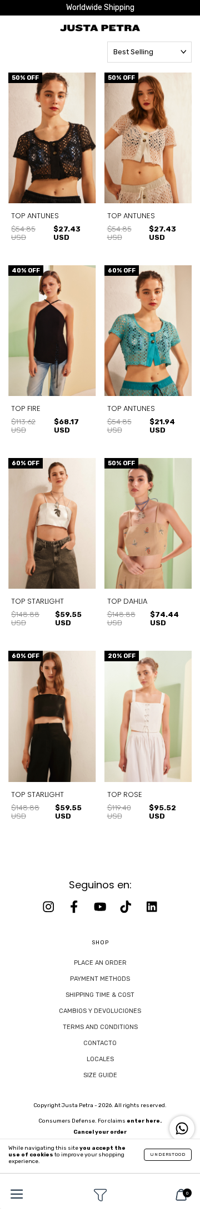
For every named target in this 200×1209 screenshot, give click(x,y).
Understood (168, 1154)
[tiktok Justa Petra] (126, 907)
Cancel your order (100, 1132)
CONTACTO (100, 1043)
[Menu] (13, 1195)
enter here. (144, 1121)
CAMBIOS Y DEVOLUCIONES (100, 1011)
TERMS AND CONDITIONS (100, 1027)
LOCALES (100, 1059)
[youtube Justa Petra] (101, 907)
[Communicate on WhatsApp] (181, 1128)
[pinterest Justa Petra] (151, 907)
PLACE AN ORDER (100, 962)
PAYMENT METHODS (100, 978)
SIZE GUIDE (100, 1075)
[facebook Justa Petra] (75, 907)
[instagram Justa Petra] (49, 907)
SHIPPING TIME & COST (100, 995)
